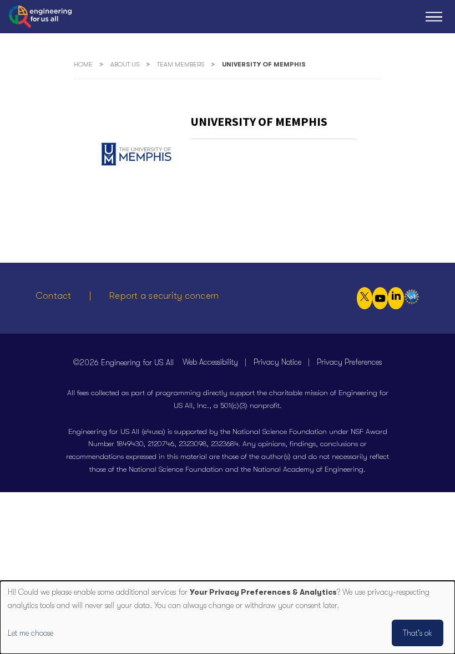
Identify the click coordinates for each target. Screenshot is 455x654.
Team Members (180, 64)
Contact (54, 296)
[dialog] (227, 617)
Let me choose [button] (30, 633)
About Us (124, 64)
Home (83, 64)
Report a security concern (164, 296)
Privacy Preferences (349, 361)
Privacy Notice (277, 361)
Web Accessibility (210, 361)
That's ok (417, 633)
